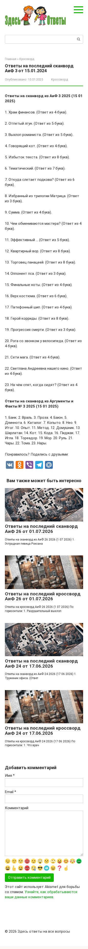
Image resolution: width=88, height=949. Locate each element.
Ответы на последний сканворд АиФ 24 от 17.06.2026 (41, 663)
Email (10, 792)
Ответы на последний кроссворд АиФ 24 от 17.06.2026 (42, 730)
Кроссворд (59, 79)
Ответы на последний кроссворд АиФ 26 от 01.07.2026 (42, 596)
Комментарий (16, 808)
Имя (10, 775)
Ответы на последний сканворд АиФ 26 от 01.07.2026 (41, 528)
